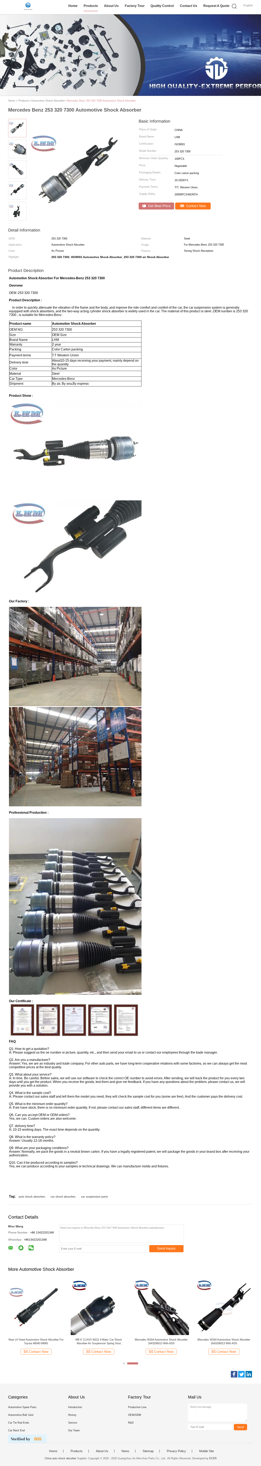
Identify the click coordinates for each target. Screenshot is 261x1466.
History (72, 1414)
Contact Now (195, 206)
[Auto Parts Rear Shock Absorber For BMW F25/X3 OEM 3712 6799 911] (224, 1307)
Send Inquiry (166, 1248)
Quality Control (162, 6)
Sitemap (148, 1451)
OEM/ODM (134, 1414)
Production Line (137, 1407)
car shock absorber (63, 1196)
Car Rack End (16, 1430)
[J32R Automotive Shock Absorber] (36, 1307)
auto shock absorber (32, 1196)
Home (72, 6)
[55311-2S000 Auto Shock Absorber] (98, 1307)
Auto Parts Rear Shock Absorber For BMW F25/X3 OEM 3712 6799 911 (224, 1341)
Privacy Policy (176, 1451)
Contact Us (188, 6)
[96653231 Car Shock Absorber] (161, 1307)
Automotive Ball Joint (20, 1414)
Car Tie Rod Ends (18, 1422)
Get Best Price (158, 206)
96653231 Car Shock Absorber (161, 1339)
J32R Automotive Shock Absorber (36, 1339)
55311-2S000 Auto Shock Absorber (98, 1339)
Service (72, 1422)
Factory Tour (135, 6)
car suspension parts (94, 1196)
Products (91, 6)
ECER (213, 1458)
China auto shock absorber (60, 1458)
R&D (131, 1422)
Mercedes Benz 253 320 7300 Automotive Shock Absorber (101, 100)
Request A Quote (216, 6)
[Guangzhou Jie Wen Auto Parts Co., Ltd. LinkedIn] (249, 1374)
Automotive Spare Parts (22, 1407)
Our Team (74, 1430)
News (125, 1451)
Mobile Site (206, 1451)
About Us (111, 6)
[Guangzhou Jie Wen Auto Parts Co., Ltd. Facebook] (234, 1374)
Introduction (75, 1407)
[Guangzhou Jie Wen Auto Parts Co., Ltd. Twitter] (241, 1374)
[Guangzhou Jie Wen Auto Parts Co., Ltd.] (28, 7)
